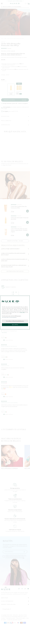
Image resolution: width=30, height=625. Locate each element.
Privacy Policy (22, 312)
